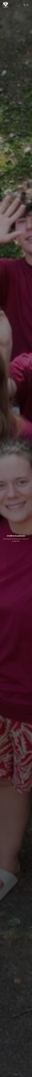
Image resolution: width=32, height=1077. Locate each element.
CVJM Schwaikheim (16, 536)
